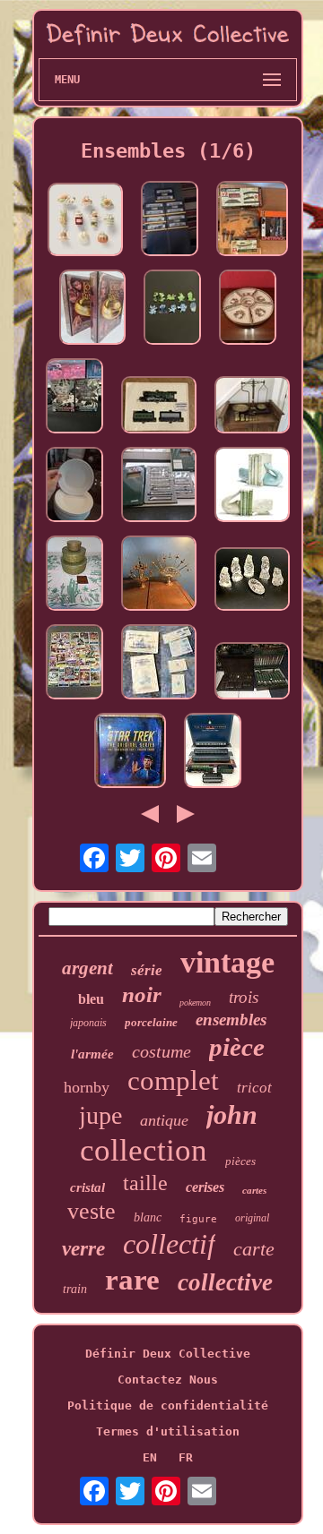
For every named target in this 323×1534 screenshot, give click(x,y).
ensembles (231, 1019)
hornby (86, 1087)
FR (186, 1457)
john (232, 1114)
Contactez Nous (168, 1379)
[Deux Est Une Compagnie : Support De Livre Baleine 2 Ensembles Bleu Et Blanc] (252, 485)
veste (91, 1211)
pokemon (195, 1002)
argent (87, 968)
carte (254, 1249)
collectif (169, 1244)
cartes (254, 1190)
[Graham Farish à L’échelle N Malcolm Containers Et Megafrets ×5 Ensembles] (169, 220)
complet (173, 1080)
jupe (100, 1115)
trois (243, 997)
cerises (205, 1187)
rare (132, 1280)
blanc (148, 1217)
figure (198, 1219)
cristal (87, 1187)
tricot (254, 1087)
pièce (237, 1047)
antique (164, 1120)
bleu (91, 999)
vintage (227, 962)
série (146, 970)
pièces (240, 1161)
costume (161, 1051)
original (252, 1218)
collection (143, 1150)
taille (145, 1183)
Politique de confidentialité (167, 1405)
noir (142, 994)
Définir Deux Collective (167, 1353)
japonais (88, 1022)
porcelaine (151, 1022)
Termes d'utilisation (168, 1431)
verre (83, 1249)
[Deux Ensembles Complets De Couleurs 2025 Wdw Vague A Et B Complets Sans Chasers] (172, 308)
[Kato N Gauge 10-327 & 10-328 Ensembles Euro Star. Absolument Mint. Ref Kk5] (159, 485)
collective (225, 1282)
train (75, 1289)
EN (150, 1457)
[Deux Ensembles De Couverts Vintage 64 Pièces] (252, 672)
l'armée (92, 1054)
